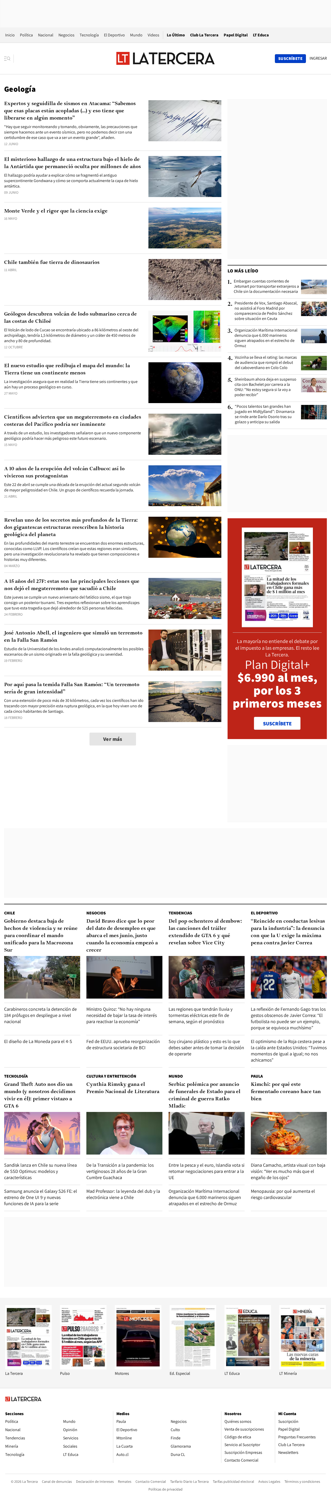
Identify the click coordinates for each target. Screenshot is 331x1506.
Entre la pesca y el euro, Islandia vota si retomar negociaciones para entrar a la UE (206, 1171)
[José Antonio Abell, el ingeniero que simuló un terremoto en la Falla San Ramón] (184, 650)
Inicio (10, 35)
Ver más (112, 739)
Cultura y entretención (111, 1076)
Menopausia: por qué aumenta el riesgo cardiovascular (283, 1194)
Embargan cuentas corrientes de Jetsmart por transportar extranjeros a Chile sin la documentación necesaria (266, 286)
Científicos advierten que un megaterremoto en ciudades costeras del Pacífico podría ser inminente (72, 421)
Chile (9, 913)
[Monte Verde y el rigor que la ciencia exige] (184, 228)
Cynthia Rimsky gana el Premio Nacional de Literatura (122, 1088)
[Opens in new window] (138, 1368)
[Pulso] (83, 1368)
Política (26, 35)
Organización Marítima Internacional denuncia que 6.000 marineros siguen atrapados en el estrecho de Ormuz (266, 338)
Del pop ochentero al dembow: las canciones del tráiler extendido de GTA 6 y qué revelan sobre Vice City (205, 932)
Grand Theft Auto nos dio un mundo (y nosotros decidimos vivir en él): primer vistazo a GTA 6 (40, 1095)
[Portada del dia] (277, 624)
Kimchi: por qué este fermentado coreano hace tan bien (286, 1092)
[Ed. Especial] (193, 1368)
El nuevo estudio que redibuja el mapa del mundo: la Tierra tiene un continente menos (67, 369)
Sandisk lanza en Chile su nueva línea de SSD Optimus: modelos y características (40, 1171)
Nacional (45, 35)
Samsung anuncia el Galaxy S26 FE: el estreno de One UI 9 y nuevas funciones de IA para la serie (40, 1197)
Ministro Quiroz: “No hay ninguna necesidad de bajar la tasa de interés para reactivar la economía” (121, 1015)
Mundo (136, 35)
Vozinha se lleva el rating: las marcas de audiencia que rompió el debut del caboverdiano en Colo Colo (266, 362)
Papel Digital (236, 35)
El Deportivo (114, 35)
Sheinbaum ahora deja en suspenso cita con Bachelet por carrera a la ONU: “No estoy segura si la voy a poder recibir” (265, 387)
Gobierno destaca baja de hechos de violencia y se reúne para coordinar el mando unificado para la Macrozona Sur (41, 936)
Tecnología (89, 35)
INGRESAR (318, 58)
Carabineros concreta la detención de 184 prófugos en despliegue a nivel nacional (40, 1015)
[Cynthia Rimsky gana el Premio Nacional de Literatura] (124, 1133)
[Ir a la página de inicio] (165, 58)
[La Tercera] (28, 1368)
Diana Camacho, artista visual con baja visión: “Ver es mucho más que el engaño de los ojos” (288, 1171)
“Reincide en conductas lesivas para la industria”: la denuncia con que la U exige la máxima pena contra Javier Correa (288, 932)
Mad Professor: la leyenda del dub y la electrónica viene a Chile (123, 1194)
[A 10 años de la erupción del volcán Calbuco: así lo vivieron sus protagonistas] (184, 485)
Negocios (66, 35)
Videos (153, 35)
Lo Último (176, 35)
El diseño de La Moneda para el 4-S (38, 1041)
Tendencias (180, 913)
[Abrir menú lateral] (9, 58)
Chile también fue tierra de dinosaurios (52, 262)
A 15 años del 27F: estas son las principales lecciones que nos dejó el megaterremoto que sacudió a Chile (71, 585)
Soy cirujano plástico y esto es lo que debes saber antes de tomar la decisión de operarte (206, 1047)
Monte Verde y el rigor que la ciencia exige (56, 211)
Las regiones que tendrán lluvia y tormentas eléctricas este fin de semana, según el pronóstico (200, 1015)
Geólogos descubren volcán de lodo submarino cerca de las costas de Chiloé (70, 318)
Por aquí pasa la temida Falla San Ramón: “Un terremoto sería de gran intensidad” (71, 688)
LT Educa (261, 35)
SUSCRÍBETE (277, 723)
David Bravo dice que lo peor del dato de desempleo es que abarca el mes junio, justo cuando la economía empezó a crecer (122, 936)
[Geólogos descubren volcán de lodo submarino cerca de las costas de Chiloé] (184, 331)
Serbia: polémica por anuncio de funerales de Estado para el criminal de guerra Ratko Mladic (204, 1095)
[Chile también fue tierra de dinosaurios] (184, 279)
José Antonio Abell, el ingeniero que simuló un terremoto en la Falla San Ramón (73, 637)
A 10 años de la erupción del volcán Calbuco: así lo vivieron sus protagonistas (64, 472)
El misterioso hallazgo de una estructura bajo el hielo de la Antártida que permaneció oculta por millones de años (72, 163)
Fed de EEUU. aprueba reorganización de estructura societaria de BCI (123, 1044)
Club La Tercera (204, 35)
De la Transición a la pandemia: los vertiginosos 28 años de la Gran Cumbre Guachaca (120, 1171)
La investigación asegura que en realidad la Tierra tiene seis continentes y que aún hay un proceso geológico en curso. (71, 384)
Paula (257, 1076)
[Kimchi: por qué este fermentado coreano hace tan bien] (289, 1133)
